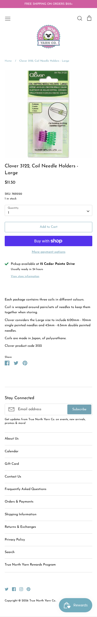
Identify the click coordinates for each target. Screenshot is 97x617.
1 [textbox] (8, 213)
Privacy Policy (15, 539)
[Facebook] (12, 589)
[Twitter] (4, 589)
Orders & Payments (19, 501)
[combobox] (48, 210)
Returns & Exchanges (20, 527)
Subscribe (79, 409)
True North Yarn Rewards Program (30, 564)
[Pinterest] (26, 589)
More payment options (48, 252)
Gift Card (12, 464)
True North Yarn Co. (42, 600)
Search (10, 552)
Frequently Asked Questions (25, 489)
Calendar (11, 451)
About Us (12, 438)
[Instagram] (19, 589)
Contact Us (13, 476)
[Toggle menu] (8, 18)
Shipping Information (20, 514)
